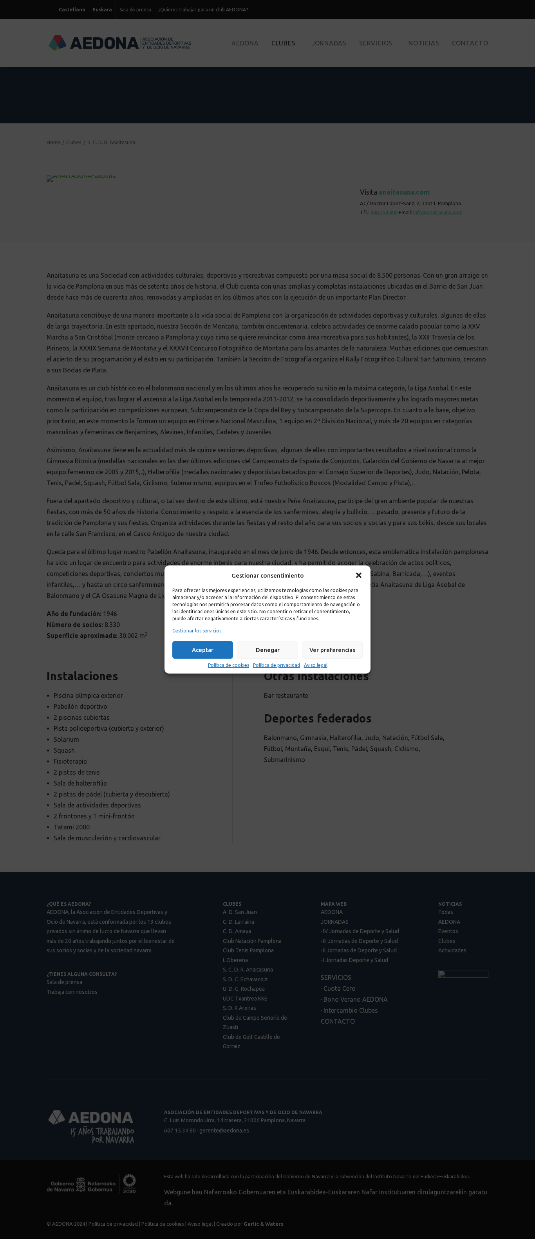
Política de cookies (228, 665)
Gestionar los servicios (196, 630)
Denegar (268, 650)
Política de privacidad (276, 665)
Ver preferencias (332, 650)
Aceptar (202, 650)
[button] (359, 575)
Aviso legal (315, 665)
